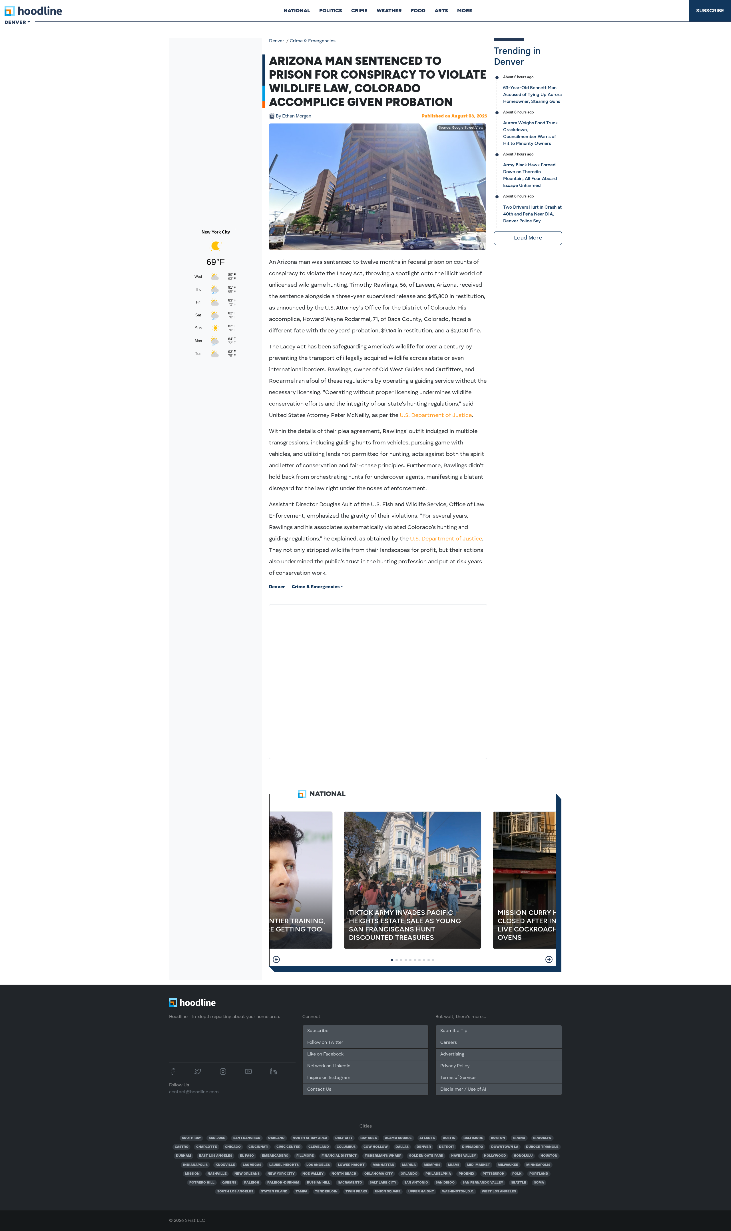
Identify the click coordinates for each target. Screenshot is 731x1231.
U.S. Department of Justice (436, 415)
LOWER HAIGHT (351, 1165)
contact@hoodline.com (194, 1092)
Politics (330, 10)
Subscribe (710, 10)
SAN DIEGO (445, 1182)
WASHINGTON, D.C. (458, 1191)
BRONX (519, 1138)
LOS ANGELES (318, 1165)
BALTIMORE (473, 1138)
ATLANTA (427, 1138)
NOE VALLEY (313, 1174)
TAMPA (301, 1191)
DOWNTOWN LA (504, 1147)
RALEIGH (251, 1182)
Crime (359, 10)
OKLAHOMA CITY (378, 1174)
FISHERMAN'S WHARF (383, 1156)
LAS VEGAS (252, 1165)
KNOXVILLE (225, 1165)
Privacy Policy (454, 1066)
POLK (516, 1174)
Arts (441, 10)
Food (418, 10)
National (297, 10)
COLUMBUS (346, 1147)
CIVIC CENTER (288, 1147)
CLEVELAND (318, 1147)
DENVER (424, 1147)
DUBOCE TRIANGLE (542, 1147)
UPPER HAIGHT (421, 1191)
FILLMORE (305, 1156)
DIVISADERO (472, 1147)
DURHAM (183, 1156)
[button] (276, 959)
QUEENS (229, 1182)
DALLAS (402, 1147)
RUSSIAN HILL (318, 1182)
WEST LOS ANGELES (499, 1191)
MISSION (192, 1174)
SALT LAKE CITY (383, 1182)
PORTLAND (538, 1174)
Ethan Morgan (293, 116)
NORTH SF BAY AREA (310, 1138)
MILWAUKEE (508, 1165)
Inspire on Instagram (328, 1078)
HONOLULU (523, 1156)
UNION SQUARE (388, 1191)
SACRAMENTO (350, 1182)
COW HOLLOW (376, 1147)
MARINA (409, 1165)
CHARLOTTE (206, 1147)
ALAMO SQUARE (398, 1138)
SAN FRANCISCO (246, 1138)
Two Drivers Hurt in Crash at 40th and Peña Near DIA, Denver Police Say (532, 214)
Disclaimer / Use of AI (463, 1089)
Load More (528, 238)
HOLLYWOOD (495, 1156)
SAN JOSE (217, 1138)
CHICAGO (233, 1147)
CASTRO (181, 1147)
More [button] (464, 10)
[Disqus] (378, 680)
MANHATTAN (383, 1165)
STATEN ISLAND (274, 1191)
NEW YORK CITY (281, 1174)
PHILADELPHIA (438, 1174)
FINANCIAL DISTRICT (339, 1156)
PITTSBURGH (494, 1174)
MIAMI (453, 1165)
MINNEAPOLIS (538, 1165)
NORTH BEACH (344, 1174)
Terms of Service (457, 1078)
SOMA (539, 1182)
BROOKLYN (542, 1138)
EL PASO (247, 1156)
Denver (276, 41)
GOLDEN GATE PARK (426, 1156)
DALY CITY (344, 1138)
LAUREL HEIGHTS (284, 1165)
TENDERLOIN (326, 1191)
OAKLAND (276, 1138)
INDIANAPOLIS (195, 1165)
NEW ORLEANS (247, 1174)
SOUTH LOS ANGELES (235, 1191)
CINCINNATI (258, 1147)
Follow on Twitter (325, 1042)
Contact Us (319, 1089)
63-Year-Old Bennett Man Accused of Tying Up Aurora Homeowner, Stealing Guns (532, 94)
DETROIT (446, 1147)
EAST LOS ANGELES (215, 1156)
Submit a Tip (453, 1031)
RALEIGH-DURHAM (283, 1182)
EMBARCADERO (275, 1156)
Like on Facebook (325, 1054)
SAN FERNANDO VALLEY (483, 1182)
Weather (389, 10)
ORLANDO (409, 1174)
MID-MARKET (478, 1165)
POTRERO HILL (201, 1182)
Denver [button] (15, 22)
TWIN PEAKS (356, 1191)
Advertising (452, 1054)
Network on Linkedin (328, 1066)
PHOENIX (467, 1174)
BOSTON (498, 1138)
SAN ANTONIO (416, 1182)
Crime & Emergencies (313, 41)
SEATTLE (518, 1182)
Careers (448, 1042)
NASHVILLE (217, 1174)
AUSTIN (449, 1138)
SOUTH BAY (191, 1138)
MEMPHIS (432, 1165)
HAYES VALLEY (463, 1156)
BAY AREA (368, 1138)
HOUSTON (549, 1156)
